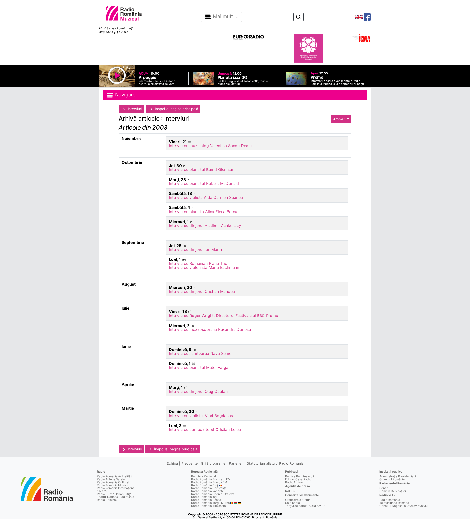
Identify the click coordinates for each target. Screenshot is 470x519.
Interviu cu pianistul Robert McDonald (204, 183)
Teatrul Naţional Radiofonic (115, 497)
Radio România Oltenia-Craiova (213, 494)
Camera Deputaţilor (392, 491)
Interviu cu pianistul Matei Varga (198, 367)
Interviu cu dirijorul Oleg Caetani (199, 391)
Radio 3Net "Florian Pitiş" (114, 494)
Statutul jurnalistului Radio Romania (275, 463)
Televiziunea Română (394, 503)
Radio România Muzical (113, 485)
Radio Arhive (294, 482)
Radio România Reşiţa (206, 500)
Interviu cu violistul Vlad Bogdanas (201, 415)
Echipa (172, 463)
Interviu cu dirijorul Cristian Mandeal (202, 291)
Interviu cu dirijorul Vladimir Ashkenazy (205, 225)
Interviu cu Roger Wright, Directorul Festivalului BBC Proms (223, 315)
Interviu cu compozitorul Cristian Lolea (205, 429)
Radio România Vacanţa (207, 491)
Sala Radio (292, 503)
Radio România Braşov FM (209, 482)
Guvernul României (392, 479)
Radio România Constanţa (209, 488)
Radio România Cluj (204, 485)
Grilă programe (213, 463)
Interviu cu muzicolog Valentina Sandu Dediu (210, 145)
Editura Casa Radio (298, 479)
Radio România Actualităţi (114, 476)
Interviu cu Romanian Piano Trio (198, 263)
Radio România (389, 500)
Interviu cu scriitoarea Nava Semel (200, 353)
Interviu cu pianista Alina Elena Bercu (203, 211)
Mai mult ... (226, 17)
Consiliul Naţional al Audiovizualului (403, 506)
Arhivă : (339, 119)
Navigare (125, 95)
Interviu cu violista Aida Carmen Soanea (206, 197)
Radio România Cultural (113, 482)
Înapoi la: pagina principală (176, 109)
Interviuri (134, 109)
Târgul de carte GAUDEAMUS (305, 506)
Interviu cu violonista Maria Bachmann (204, 267)
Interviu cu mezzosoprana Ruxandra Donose (210, 329)
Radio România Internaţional (116, 488)
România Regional (203, 476)
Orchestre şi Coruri (298, 500)
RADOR (290, 491)
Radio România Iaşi (204, 497)
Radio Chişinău (107, 500)
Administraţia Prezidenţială (397, 476)
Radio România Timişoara (208, 506)
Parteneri (236, 463)
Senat (383, 488)
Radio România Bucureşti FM (211, 479)
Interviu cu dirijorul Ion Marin (195, 249)
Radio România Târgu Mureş (210, 503)
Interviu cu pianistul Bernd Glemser (201, 169)
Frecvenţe (189, 463)
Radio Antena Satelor (111, 479)
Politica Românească (299, 476)
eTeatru (102, 491)
